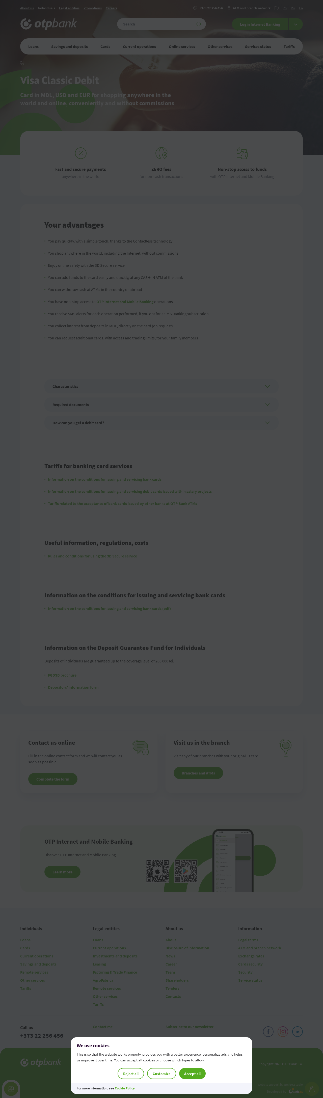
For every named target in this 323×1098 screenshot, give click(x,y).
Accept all (192, 1073)
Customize (162, 1073)
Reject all (131, 1073)
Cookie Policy (125, 1088)
